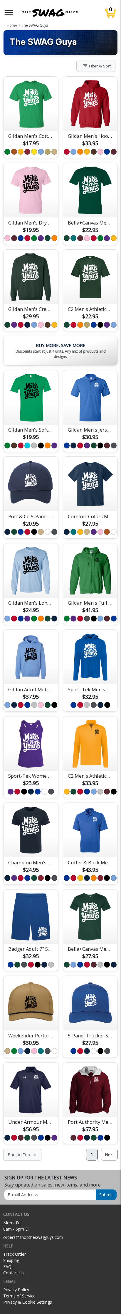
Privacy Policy (16, 1289)
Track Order (14, 1254)
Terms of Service (19, 1296)
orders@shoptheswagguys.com (33, 1237)
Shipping (11, 1260)
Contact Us (13, 1273)
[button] (8, 12)
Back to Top (22, 1154)
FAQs (8, 1266)
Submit (106, 1194)
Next (109, 1154)
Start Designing (30, 119)
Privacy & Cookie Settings (27, 1302)
